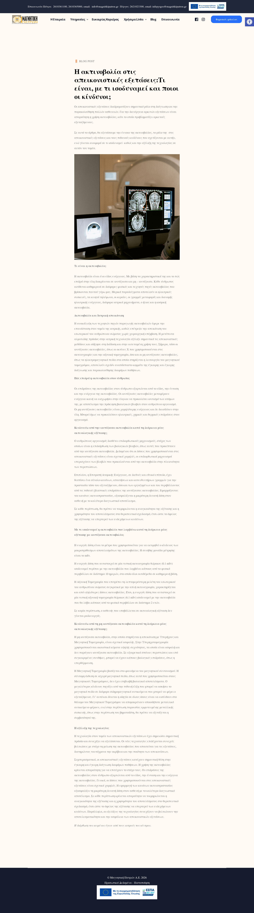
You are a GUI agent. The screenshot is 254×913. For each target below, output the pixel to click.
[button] (249, 21)
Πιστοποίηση (142, 882)
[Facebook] (196, 19)
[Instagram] (203, 19)
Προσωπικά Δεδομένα (118, 882)
